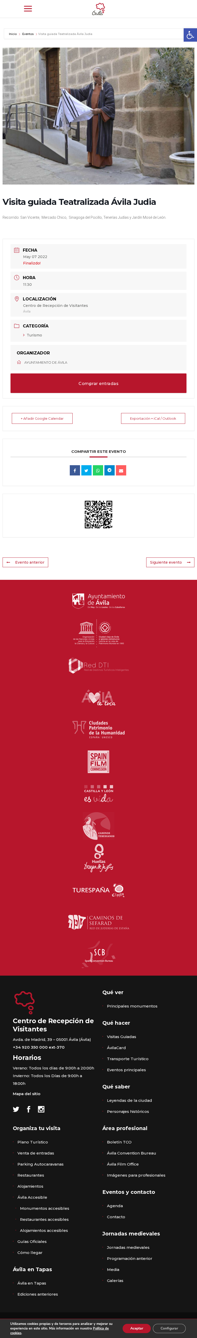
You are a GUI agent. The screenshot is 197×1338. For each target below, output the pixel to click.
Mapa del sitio (26, 1093)
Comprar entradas (98, 383)
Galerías (115, 1280)
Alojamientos (30, 1186)
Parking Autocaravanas (40, 1164)
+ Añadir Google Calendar (42, 418)
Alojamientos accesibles (44, 1230)
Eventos (28, 34)
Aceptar (136, 1328)
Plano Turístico (32, 1142)
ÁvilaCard (116, 1047)
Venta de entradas (35, 1153)
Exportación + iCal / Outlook (153, 418)
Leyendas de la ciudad (129, 1100)
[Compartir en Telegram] (109, 470)
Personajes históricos (128, 1111)
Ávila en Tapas (31, 1283)
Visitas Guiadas (121, 1036)
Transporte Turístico (128, 1058)
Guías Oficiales (32, 1241)
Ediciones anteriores (37, 1294)
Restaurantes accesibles (44, 1219)
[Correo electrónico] (121, 470)
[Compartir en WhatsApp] (98, 470)
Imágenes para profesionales (136, 1175)
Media (113, 1269)
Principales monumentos (132, 1006)
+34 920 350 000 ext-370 (39, 1047)
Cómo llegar (30, 1252)
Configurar (169, 1328)
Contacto (116, 1216)
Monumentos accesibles (44, 1208)
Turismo (34, 335)
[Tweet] (86, 470)
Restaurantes (30, 1175)
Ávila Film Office (123, 1164)
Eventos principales (126, 1069)
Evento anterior (29, 562)
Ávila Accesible (32, 1197)
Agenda (115, 1205)
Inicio (13, 34)
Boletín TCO (119, 1142)
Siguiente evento (166, 562)
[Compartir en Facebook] (75, 470)
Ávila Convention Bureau (131, 1153)
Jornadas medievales (128, 1247)
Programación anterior (129, 1258)
